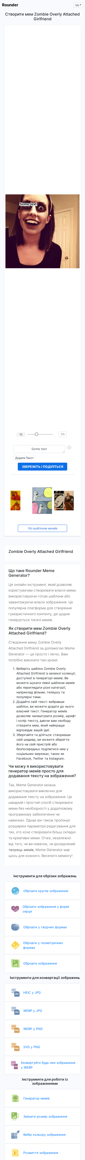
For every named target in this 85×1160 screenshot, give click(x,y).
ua (77, 5)
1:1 (62, 434)
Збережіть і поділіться (42, 467)
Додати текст (24, 458)
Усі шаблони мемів (42, 528)
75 (20, 434)
